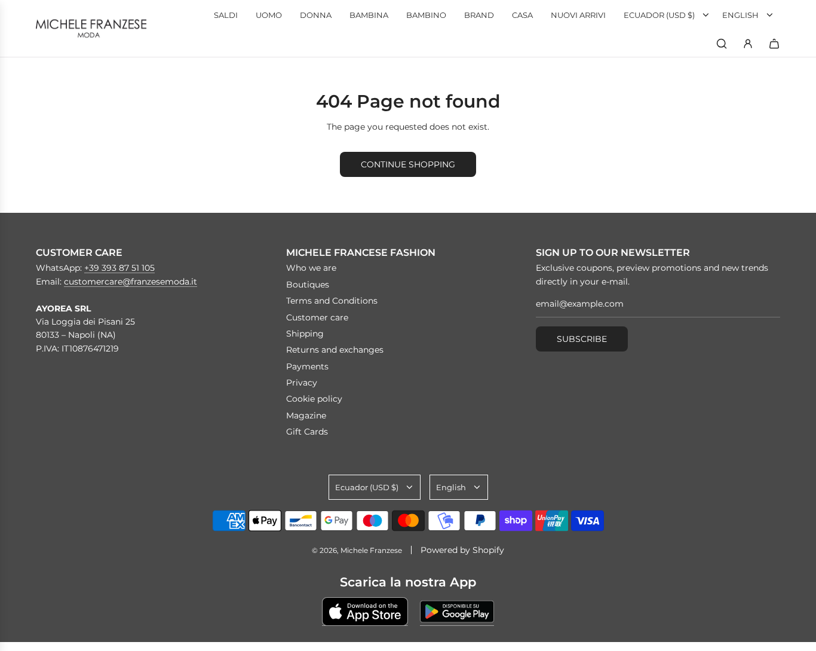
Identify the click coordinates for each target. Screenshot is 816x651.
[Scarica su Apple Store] (365, 611)
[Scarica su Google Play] (457, 611)
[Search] (721, 43)
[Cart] (774, 43)
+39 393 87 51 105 (119, 267)
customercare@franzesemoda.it (130, 281)
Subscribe (582, 339)
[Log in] (748, 43)
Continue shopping (408, 164)
